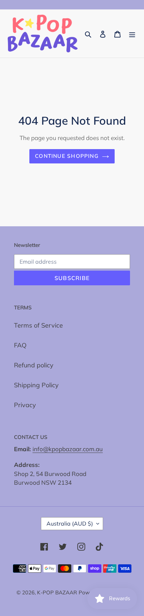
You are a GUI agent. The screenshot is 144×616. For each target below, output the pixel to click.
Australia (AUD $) (69, 523)
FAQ (20, 345)
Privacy (25, 405)
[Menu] (132, 33)
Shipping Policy (36, 385)
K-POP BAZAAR (57, 592)
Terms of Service (38, 325)
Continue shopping (67, 156)
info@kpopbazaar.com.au (68, 449)
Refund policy (33, 365)
